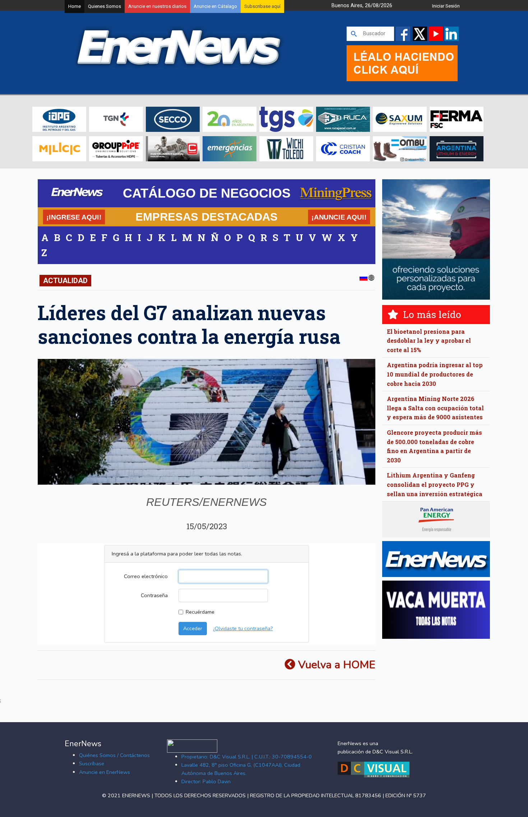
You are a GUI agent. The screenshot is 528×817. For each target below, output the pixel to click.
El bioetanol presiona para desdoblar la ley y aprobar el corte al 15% (429, 341)
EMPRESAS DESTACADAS (206, 217)
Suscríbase (91, 763)
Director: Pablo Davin (206, 781)
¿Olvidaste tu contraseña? (243, 628)
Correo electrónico (146, 576)
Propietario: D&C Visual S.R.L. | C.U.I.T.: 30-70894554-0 (246, 756)
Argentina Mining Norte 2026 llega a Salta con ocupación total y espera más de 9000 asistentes (435, 408)
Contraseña (154, 595)
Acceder (192, 628)
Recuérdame (200, 611)
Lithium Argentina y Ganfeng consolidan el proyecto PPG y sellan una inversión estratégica (434, 484)
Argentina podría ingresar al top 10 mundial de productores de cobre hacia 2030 (435, 374)
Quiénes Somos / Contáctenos (114, 755)
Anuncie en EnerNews (104, 772)
